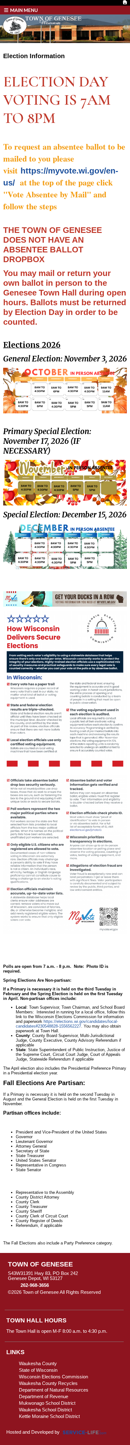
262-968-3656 (35, 1285)
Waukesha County (38, 1363)
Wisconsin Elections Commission (53, 1376)
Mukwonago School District (47, 1403)
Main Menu (23, 10)
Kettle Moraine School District (49, 1416)
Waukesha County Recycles (48, 1383)
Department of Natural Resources (53, 1390)
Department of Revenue (43, 1396)
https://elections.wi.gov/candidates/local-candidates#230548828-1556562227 (67, 1024)
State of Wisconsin (38, 1370)
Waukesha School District (45, 1409)
